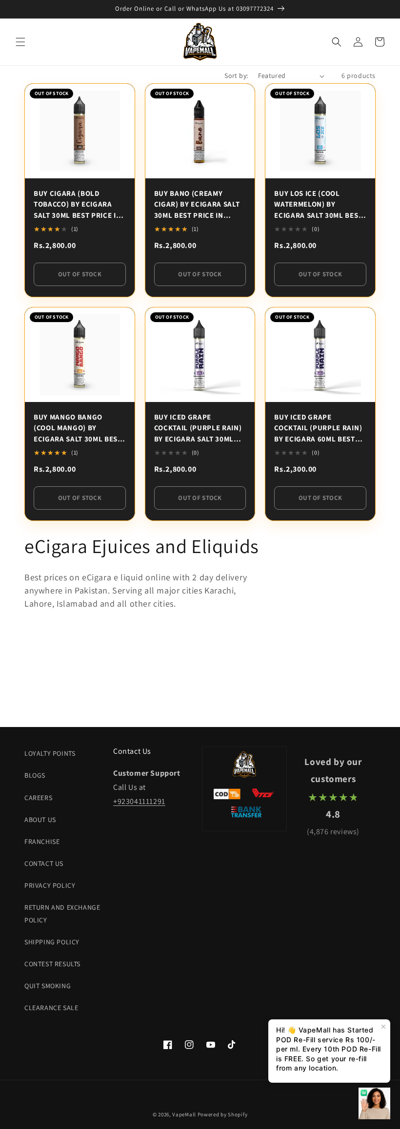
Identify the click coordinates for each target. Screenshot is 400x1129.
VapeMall (184, 1114)
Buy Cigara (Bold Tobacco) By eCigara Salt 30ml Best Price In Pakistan (77, 205)
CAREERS (38, 797)
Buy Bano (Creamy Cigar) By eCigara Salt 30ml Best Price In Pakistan (197, 205)
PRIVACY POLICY (49, 885)
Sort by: (236, 75)
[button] (20, 42)
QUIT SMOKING (47, 985)
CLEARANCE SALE (51, 1007)
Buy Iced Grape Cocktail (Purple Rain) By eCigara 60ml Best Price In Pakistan (318, 428)
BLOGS (34, 775)
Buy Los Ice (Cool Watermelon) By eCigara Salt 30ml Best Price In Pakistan (318, 205)
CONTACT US (43, 863)
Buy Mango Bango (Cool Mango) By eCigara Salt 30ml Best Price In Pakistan (78, 428)
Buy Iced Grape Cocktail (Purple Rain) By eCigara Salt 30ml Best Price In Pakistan (198, 428)
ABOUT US (40, 819)
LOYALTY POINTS (49, 753)
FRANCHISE (42, 841)
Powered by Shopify (223, 1114)
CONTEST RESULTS (52, 963)
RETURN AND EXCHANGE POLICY (62, 913)
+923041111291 (139, 801)
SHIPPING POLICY (52, 942)
